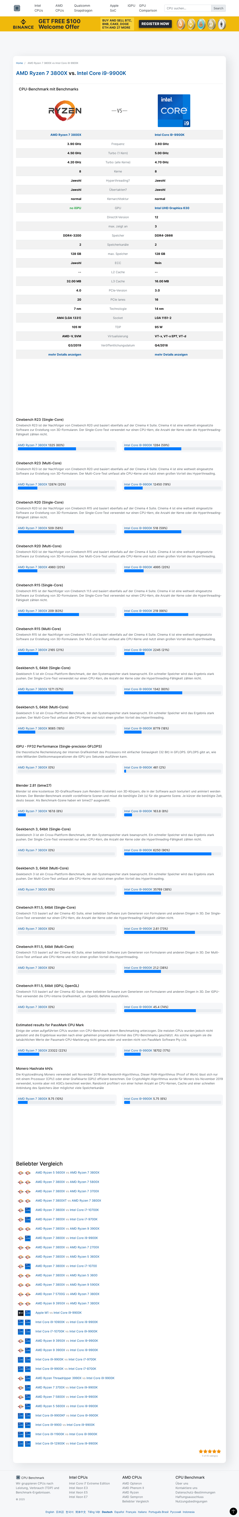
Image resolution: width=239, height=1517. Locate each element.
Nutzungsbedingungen (191, 1501)
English (50, 1511)
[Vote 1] (201, 1451)
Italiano (142, 1511)
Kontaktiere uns (186, 1488)
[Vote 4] (214, 1451)
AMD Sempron (132, 1497)
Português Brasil (158, 1511)
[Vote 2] (205, 1451)
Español (119, 1511)
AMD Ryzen (130, 1492)
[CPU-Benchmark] (17, 8)
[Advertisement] (119, 43)
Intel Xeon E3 (78, 1488)
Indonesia (189, 1511)
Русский (175, 1511)
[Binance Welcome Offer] (23, 23)
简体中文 (80, 1511)
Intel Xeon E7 (78, 1497)
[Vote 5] (219, 1451)
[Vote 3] (210, 1451)
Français (131, 1511)
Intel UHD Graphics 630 (172, 208)
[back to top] (233, 1511)
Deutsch (107, 1511)
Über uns (182, 1483)
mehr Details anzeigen (64, 354)
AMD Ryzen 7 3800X (41, 73)
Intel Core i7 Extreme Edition (89, 1483)
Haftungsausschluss (190, 1497)
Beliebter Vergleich (135, 1501)
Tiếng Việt (94, 1511)
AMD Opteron (132, 1483)
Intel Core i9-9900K (101, 73)
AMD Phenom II (133, 1488)
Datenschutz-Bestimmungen (195, 1492)
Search (218, 8)
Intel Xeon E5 (78, 1492)
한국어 (70, 1511)
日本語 (60, 1511)
